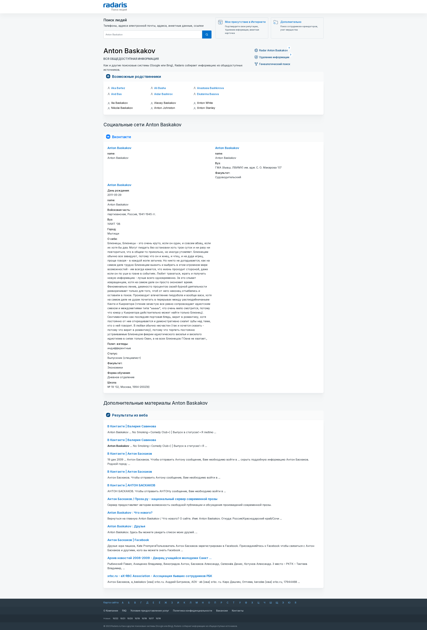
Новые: (107, 618)
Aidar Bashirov (163, 94)
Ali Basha (160, 88)
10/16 (158, 618)
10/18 (144, 618)
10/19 (137, 618)
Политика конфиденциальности (192, 610)
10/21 (122, 618)
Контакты (238, 610)
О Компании (110, 610)
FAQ (124, 610)
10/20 (130, 618)
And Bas (116, 94)
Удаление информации (274, 57)
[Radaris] (115, 4)
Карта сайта (111, 602)
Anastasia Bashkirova (210, 88)
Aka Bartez (118, 88)
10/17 (151, 618)
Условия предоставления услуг (149, 610)
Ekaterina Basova (208, 94)
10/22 (115, 618)
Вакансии (222, 610)
